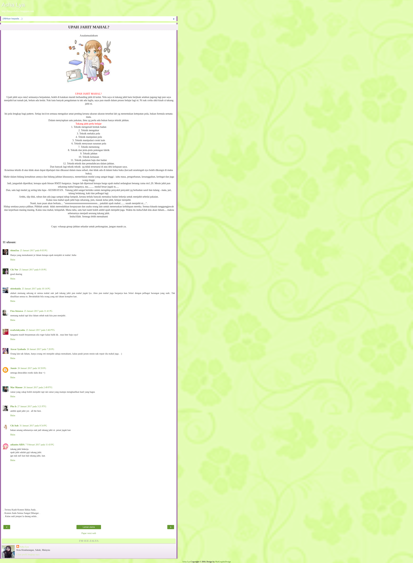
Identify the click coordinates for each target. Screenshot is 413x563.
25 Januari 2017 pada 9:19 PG (33, 269)
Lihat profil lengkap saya (27, 554)
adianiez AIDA (17, 444)
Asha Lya (13, 5)
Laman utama (89, 527)
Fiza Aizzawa (16, 311)
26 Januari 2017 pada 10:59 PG (32, 368)
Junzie (13, 368)
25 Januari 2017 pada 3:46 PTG (40, 330)
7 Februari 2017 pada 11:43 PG (39, 444)
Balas (12, 259)
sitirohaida (15, 288)
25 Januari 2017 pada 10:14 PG (36, 288)
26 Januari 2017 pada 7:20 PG (40, 349)
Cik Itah (14, 425)
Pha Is (13, 406)
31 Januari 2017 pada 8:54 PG (33, 425)
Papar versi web (88, 533)
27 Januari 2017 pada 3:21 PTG (31, 406)
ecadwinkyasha (17, 330)
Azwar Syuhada (18, 349)
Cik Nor (14, 269)
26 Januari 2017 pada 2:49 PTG (38, 387)
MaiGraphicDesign (223, 562)
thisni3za (14, 250)
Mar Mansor (16, 387)
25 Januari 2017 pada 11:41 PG (38, 311)
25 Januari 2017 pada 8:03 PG (33, 250)
